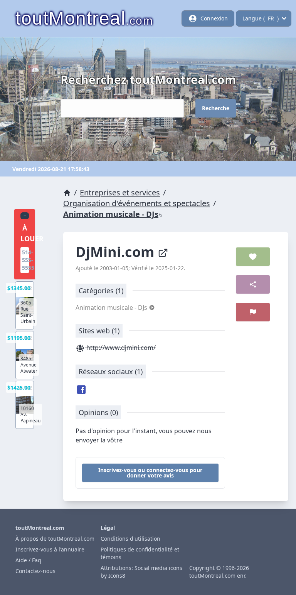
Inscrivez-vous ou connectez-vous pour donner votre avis (150, 472)
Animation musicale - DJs (110, 214)
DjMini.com (117, 251)
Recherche (215, 108)
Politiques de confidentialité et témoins (140, 553)
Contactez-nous (35, 571)
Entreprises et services (120, 192)
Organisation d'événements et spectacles (136, 203)
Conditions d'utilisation (130, 538)
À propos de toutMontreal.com (54, 538)
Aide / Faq (28, 560)
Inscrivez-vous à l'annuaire (49, 549)
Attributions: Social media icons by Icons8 (141, 571)
